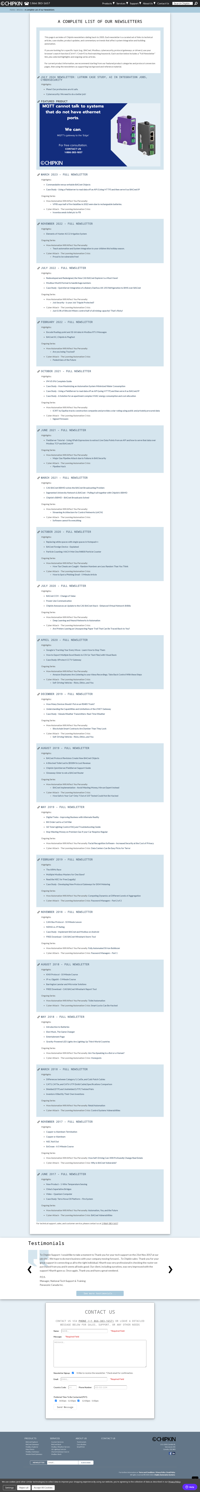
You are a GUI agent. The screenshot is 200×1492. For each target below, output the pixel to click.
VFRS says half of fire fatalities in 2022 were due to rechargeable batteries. (87, 204)
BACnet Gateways (32, 1444)
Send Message (65, 1407)
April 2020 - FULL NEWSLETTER (64, 640)
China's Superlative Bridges (58, 1189)
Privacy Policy (161, 1472)
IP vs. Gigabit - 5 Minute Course (61, 979)
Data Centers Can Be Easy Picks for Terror (110, 848)
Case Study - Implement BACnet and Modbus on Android (72, 931)
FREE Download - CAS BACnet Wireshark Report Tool (71, 989)
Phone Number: (85, 1387)
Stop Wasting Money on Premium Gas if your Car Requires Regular (77, 831)
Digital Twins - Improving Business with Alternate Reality (72, 817)
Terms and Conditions (147, 1472)
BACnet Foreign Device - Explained (62, 546)
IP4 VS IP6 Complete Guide (59, 381)
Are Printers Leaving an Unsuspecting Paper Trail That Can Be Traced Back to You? (91, 628)
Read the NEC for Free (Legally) (61, 879)
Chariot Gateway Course (60, 1452)
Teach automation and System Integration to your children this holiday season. (88, 248)
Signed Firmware (60, 418)
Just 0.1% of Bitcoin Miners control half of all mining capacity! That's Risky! (88, 310)
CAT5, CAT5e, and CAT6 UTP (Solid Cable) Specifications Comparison (79, 1084)
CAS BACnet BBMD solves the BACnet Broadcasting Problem (75, 487)
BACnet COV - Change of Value (61, 596)
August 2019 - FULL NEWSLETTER (65, 748)
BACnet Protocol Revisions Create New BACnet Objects (72, 758)
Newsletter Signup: (62, 1373)
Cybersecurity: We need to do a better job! (66, 94)
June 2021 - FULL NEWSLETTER (63, 430)
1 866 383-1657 (40, 3)
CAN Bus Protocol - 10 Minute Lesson (64, 922)
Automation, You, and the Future (103, 1210)
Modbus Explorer (32, 1447)
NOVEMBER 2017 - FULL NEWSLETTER (67, 1121)
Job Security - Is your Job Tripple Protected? (73, 302)
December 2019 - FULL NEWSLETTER (67, 694)
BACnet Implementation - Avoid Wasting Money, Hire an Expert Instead (86, 787)
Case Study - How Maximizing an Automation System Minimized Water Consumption (85, 386)
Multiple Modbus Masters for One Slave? (65, 874)
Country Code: (60, 1387)
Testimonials (81, 1442)
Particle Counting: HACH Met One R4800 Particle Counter (73, 551)
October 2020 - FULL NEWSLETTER (66, 531)
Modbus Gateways (32, 1452)
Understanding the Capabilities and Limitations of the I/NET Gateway (78, 709)
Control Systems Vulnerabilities (105, 1110)
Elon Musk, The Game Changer (60, 1031)
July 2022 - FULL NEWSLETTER (63, 268)
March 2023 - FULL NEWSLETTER (64, 174)
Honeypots (96, 1058)
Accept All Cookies (43, 1487)
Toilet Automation (96, 1000)
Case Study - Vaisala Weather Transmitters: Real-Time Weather (75, 713)
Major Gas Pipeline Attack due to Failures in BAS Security (79, 458)
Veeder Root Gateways (34, 1454)
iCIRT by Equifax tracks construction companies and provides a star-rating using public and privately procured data (106, 410)
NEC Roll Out (52, 1141)
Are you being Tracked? (64, 351)
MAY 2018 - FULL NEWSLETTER (62, 1016)
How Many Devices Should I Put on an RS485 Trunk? (70, 704)
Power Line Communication (59, 600)
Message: (58, 1336)
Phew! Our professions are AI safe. (62, 89)
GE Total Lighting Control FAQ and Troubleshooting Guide (73, 827)
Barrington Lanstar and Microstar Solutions (66, 984)
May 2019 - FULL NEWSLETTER (62, 807)
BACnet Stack (56, 1444)
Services (120, 3)
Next (170, 1270)
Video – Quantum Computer (59, 1194)
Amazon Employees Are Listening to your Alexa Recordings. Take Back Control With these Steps (97, 674)
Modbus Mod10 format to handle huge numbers (68, 283)
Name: (56, 1331)
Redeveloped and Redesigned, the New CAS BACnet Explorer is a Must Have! (82, 278)
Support (134, 3)
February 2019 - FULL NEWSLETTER (67, 859)
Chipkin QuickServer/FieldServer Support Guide (68, 768)
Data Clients (30, 1449)
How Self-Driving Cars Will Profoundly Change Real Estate (115, 1158)
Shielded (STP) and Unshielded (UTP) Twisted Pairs (70, 1089)
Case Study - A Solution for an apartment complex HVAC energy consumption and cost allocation (91, 396)
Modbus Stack (56, 1454)
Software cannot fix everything (67, 520)
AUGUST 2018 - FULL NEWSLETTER (65, 964)
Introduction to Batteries (57, 1026)
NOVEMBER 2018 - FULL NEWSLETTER (67, 912)
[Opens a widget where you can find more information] (189, 1487)
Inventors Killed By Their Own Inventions (65, 1094)
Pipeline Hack (59, 466)
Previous (29, 1270)
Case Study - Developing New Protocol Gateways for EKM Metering (78, 884)
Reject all (23, 1487)
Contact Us (163, 3)
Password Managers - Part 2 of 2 (106, 900)
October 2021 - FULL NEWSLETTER (66, 371)
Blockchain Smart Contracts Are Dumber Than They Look (79, 728)
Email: (56, 1379)
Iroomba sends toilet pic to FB (67, 212)
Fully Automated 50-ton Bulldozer (104, 948)
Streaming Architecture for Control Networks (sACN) (78, 512)
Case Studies (81, 1444)
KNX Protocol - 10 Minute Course (62, 974)
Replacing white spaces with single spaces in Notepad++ (72, 541)
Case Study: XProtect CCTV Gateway (63, 659)
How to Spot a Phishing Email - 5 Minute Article (75, 574)
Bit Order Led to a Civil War (59, 822)
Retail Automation (96, 1105)
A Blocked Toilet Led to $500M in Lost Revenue (68, 763)
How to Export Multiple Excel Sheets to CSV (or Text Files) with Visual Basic (81, 655)
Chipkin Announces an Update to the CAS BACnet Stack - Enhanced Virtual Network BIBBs (88, 605)
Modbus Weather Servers (60, 1447)
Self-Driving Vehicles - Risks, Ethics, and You (73, 682)
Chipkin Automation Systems (164, 1475)
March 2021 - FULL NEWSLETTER (64, 477)
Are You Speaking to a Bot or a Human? (106, 1053)
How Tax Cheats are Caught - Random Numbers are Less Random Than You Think (90, 566)
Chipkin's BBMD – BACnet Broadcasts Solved (67, 497)
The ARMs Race (53, 869)
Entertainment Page (55, 1036)
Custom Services (57, 1442)
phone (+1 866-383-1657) (96, 1321)
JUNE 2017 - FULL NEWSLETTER (63, 1174)
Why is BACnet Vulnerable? (104, 1162)
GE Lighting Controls (58, 1449)
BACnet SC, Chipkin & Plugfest (60, 337)
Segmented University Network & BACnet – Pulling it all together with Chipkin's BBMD (86, 492)
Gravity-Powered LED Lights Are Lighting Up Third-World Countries (78, 1041)
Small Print (81, 1447)
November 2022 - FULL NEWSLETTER (67, 223)
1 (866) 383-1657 (110, 1223)
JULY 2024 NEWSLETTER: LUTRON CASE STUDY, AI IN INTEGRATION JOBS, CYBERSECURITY (94, 78)
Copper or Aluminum (55, 1136)
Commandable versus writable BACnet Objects (68, 184)
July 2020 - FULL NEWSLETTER (63, 585)
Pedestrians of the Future (64, 359)
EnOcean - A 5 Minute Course (60, 1146)
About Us (148, 3)
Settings (9, 1487)
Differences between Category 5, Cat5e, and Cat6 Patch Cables (75, 1079)
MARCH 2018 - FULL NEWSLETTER (64, 1069)
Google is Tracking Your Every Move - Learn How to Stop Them (75, 650)
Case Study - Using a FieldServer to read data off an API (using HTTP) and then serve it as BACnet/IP (92, 391)
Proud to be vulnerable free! (66, 256)
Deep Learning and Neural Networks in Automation (76, 620)
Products (107, 3)
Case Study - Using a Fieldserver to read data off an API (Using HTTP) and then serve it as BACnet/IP (93, 189)
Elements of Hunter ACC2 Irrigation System (66, 233)
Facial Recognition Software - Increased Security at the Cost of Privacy (121, 843)
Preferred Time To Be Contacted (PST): (70, 1397)
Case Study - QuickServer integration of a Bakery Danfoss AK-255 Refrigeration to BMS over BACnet (93, 287)
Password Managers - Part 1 (104, 953)
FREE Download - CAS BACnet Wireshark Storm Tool (71, 936)
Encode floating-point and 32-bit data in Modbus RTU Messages (76, 332)
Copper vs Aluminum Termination (61, 1131)
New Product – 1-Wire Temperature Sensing (66, 1184)
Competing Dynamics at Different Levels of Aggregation (114, 895)
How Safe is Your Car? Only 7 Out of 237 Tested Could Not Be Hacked (85, 795)
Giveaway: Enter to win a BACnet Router (65, 772)
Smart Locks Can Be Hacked (104, 1005)
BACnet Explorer (32, 1442)
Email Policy (170, 1472)
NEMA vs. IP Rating (55, 927)
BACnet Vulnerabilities (101, 1215)
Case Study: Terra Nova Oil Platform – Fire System (69, 1199)
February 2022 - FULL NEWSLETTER (67, 322)
